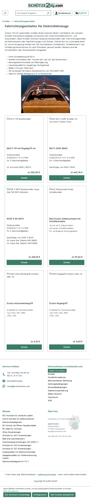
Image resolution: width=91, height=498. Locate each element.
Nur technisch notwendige (17, 495)
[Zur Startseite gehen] (45, 5)
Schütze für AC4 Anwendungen (16, 435)
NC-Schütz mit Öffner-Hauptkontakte (19, 425)
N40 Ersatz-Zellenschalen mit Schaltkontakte (65, 220)
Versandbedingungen (57, 387)
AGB (50, 400)
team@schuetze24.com (18, 386)
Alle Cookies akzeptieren (62, 495)
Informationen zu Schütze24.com (65, 366)
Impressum (53, 397)
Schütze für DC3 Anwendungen (16, 445)
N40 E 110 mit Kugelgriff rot (21, 148)
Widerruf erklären (57, 371)
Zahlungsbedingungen (58, 384)
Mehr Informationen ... (11, 491)
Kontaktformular (15, 381)
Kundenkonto (64, 13)
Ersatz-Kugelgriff (58, 303)
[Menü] (5, 13)
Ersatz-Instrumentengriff (20, 303)
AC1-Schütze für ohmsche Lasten (17, 415)
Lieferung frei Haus (47, 474)
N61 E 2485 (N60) (58, 148)
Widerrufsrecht (54, 394)
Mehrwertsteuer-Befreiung (60, 380)
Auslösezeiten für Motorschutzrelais (18, 452)
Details (24, 178)
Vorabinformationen (57, 377)
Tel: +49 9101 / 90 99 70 (18, 373)
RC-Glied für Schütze (12, 429)
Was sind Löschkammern (13, 439)
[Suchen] (48, 13)
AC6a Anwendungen (11, 432)
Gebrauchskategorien (12, 422)
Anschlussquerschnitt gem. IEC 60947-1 (20, 442)
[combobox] (31, 13)
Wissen (6, 411)
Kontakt (51, 374)
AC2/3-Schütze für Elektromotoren (18, 419)
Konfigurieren (40, 495)
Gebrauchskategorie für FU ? (15, 461)
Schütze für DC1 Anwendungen (16, 448)
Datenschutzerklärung (58, 390)
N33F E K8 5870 (15, 218)
